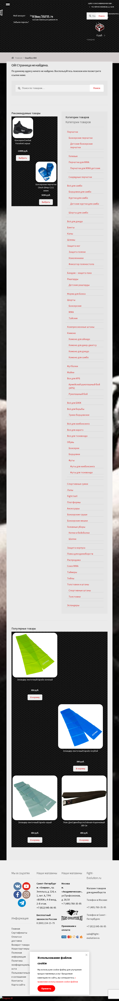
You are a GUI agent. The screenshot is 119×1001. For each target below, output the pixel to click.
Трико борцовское (79, 414)
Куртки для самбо (78, 197)
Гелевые (73, 156)
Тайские (73, 318)
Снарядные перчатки (80, 176)
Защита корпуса (76, 547)
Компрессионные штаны (80, 326)
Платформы (74, 502)
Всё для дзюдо (75, 221)
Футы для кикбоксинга (82, 466)
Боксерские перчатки (81, 137)
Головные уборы (76, 526)
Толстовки (75, 596)
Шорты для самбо (78, 212)
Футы (72, 460)
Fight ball (72, 496)
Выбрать (23, 158)
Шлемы (71, 239)
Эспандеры (73, 605)
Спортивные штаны (80, 590)
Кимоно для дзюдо (79, 351)
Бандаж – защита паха (79, 272)
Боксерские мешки (77, 520)
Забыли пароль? (21, 22)
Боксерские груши (77, 514)
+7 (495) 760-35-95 (96, 907)
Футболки (72, 366)
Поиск (102, 16)
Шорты (71, 299)
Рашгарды (72, 279)
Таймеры (72, 572)
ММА (71, 312)
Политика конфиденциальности (21, 964)
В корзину (35, 697)
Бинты (71, 227)
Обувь (70, 442)
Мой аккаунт (19, 15)
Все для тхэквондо (77, 435)
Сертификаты (19, 932)
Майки (70, 372)
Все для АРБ (73, 378)
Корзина (45, 15)
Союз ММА (72, 565)
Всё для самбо (74, 185)
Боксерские (75, 305)
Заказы (33, 15)
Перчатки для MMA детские (85, 168)
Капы (70, 233)
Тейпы (70, 578)
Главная (18, 57)
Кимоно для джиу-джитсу (83, 345)
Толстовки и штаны (78, 584)
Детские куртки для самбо (84, 203)
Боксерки (74, 448)
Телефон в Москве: (97, 899)
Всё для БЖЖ (74, 402)
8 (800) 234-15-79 (46, 923)
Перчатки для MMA (79, 162)
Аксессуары (73, 508)
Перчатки (72, 131)
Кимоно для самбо (79, 357)
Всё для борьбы (75, 408)
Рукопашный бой (78, 393)
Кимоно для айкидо (79, 339)
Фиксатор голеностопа (81, 264)
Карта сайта (18, 984)
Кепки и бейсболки (79, 532)
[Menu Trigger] (8, 4)
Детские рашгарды (79, 284)
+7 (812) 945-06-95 (96, 926)
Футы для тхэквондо (81, 472)
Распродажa (74, 559)
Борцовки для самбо (80, 191)
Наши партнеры (20, 948)
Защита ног (73, 245)
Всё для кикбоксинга (78, 423)
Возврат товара (20, 944)
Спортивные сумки (77, 483)
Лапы (70, 490)
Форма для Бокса (76, 293)
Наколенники (76, 258)
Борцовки (74, 454)
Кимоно (71, 333)
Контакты (17, 980)
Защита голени (77, 251)
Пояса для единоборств (80, 553)
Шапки (72, 538)
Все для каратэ (75, 429)
